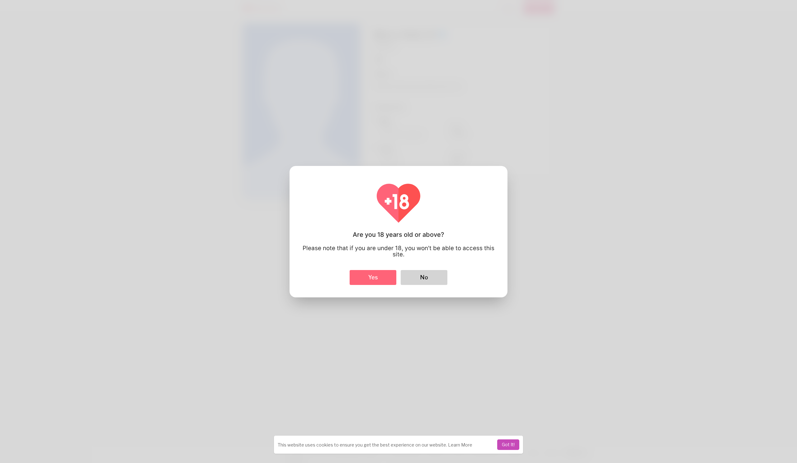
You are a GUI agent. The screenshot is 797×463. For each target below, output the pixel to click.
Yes (373, 277)
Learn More (460, 444)
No (424, 277)
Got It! (508, 444)
